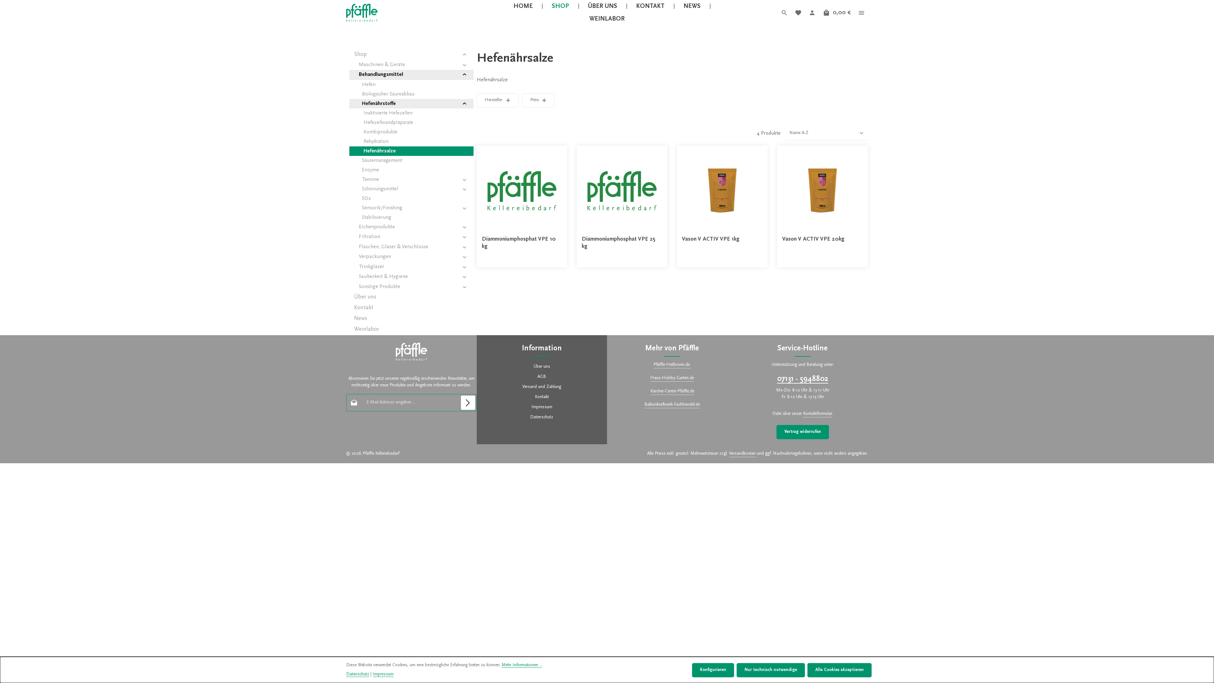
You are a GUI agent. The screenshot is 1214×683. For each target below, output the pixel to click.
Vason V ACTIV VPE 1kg (710, 239)
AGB (541, 377)
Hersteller (493, 100)
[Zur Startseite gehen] (361, 13)
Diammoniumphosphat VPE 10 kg (519, 243)
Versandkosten (742, 454)
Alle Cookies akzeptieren (839, 670)
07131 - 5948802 (802, 379)
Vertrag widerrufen (802, 432)
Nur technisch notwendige (771, 670)
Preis (534, 100)
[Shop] (560, 6)
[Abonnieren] (468, 403)
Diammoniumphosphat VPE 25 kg (618, 243)
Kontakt (542, 397)
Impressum (541, 407)
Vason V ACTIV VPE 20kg (813, 239)
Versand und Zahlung (541, 387)
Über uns (542, 367)
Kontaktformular (817, 414)
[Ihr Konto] (812, 12)
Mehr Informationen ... (522, 665)
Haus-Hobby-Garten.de (672, 378)
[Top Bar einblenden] (861, 12)
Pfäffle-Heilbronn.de (672, 365)
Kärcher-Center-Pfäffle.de (672, 391)
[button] (465, 55)
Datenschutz (541, 417)
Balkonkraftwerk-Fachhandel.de (672, 405)
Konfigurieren (713, 670)
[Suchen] (784, 12)
